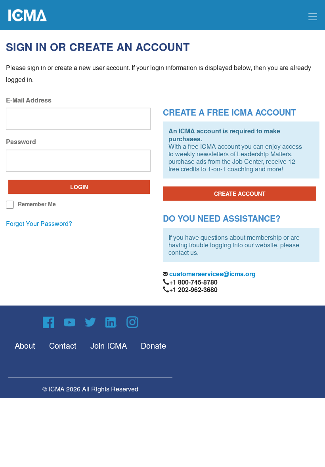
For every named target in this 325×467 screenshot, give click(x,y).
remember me (37, 204)
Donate (153, 345)
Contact (62, 345)
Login (79, 187)
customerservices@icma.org (212, 273)
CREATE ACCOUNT (240, 193)
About (25, 345)
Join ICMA (108, 345)
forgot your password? (39, 223)
